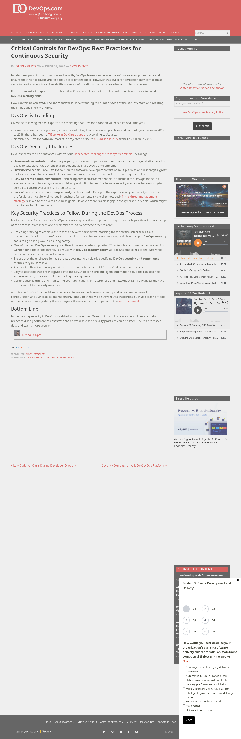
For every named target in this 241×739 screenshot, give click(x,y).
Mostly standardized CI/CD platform (208, 688)
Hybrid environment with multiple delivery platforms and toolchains (206, 682)
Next (189, 720)
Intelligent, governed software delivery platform (209, 695)
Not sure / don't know (199, 710)
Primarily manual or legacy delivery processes (207, 669)
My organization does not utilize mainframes (205, 703)
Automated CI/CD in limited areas (206, 676)
